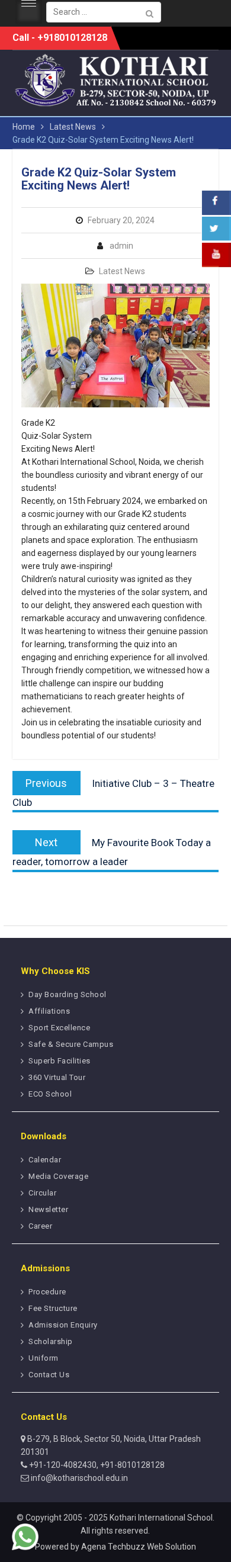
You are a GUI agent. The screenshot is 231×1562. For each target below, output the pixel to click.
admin (121, 245)
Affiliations (49, 1011)
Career (40, 1226)
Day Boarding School (67, 994)
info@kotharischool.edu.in (78, 1478)
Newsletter (48, 1209)
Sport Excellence (59, 1027)
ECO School (50, 1093)
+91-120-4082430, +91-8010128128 (96, 1465)
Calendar (44, 1159)
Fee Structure (53, 1308)
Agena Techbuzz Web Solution (138, 1546)
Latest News (122, 271)
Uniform (43, 1358)
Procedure (47, 1291)
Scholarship (50, 1341)
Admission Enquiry (63, 1324)
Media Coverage (58, 1176)
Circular (42, 1192)
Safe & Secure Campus (70, 1044)
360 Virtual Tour (56, 1077)
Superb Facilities (59, 1060)
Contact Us (48, 1374)
